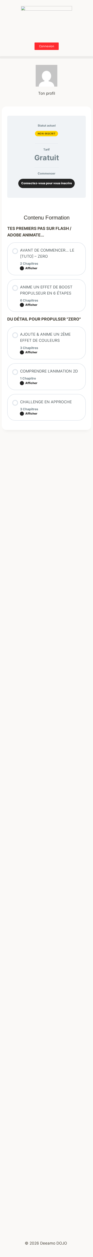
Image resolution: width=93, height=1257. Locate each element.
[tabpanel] (46, 204)
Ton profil (46, 93)
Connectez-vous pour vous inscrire (46, 183)
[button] (46, 57)
